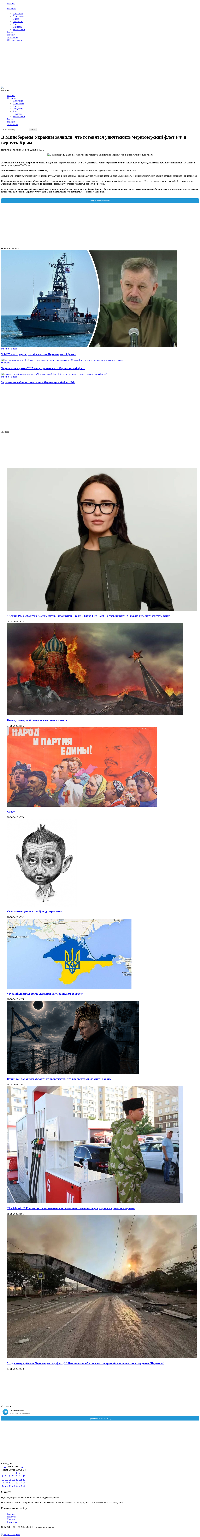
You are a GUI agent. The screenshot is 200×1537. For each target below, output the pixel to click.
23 (20, 1482)
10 (24, 1476)
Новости (11, 8)
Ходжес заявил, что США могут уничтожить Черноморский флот (43, 368)
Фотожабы (12, 37)
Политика (18, 13)
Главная (11, 3)
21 (13, 1482)
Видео (10, 32)
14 (13, 1479)
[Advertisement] (100, 64)
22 (17, 1482)
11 (3, 1479)
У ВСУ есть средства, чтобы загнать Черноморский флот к (38, 354)
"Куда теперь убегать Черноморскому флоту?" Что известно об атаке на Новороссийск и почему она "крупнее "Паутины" (85, 1363)
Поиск (32, 130)
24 (24, 1482)
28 (13, 1486)
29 (17, 1486)
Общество (18, 21)
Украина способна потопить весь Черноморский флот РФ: (38, 382)
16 (20, 1479)
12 (6, 1479)
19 (6, 1482)
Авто (15, 24)
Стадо (11, 811)
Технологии (19, 29)
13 (10, 1479)
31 (24, 1486)
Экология (17, 27)
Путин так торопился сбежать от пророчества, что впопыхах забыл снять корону (59, 1078)
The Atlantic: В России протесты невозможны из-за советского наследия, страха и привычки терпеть (71, 1208)
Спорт (16, 19)
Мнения (11, 34)
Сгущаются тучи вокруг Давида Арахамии (34, 911)
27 (10, 1486)
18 (3, 1482)
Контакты (12, 1522)
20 (10, 1482)
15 (17, 1479)
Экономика (18, 16)
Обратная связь (14, 40)
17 (24, 1479)
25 (3, 1486)
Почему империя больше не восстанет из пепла (37, 720)
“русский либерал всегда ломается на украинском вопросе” (45, 993)
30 (20, 1486)
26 (6, 1486)
